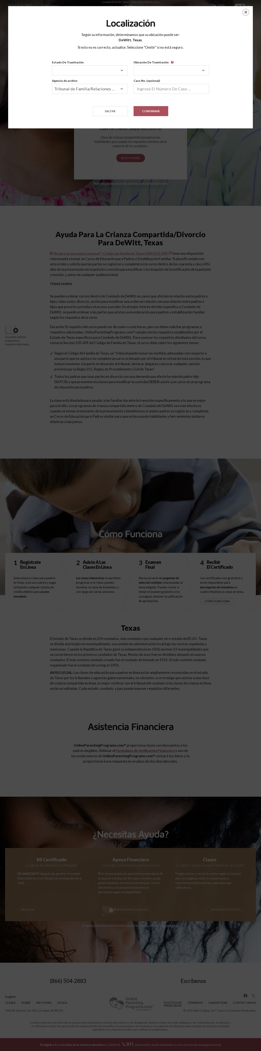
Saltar (110, 111)
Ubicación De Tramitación (151, 62)
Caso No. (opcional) (147, 80)
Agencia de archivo (64, 80)
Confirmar (151, 111)
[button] (173, 61)
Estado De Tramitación (68, 62)
